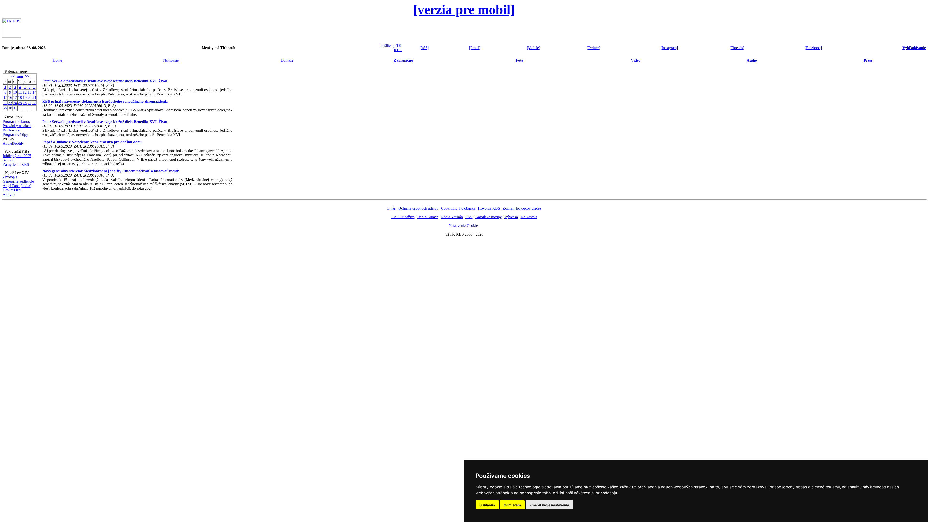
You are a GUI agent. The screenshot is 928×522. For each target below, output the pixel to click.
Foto (519, 60)
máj (20, 76)
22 (5, 103)
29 (5, 108)
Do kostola (529, 217)
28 (34, 103)
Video (635, 60)
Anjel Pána (11, 186)
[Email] (474, 48)
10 (15, 92)
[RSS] (424, 48)
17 (15, 97)
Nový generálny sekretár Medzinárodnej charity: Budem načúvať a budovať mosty (110, 171)
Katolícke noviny (488, 217)
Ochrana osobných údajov (418, 208)
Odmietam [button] (512, 505)
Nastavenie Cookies (464, 226)
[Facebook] (813, 48)
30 (10, 108)
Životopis (10, 177)
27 (29, 103)
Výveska (511, 217)
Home (57, 60)
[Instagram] (669, 48)
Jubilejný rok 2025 (17, 156)
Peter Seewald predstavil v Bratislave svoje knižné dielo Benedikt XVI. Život (104, 81)
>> (27, 76)
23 (10, 103)
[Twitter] (593, 48)
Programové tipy (15, 134)
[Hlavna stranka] (11, 36)
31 (15, 108)
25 (20, 103)
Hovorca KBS (489, 208)
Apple (7, 143)
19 (25, 97)
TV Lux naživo (403, 217)
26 (25, 103)
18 (20, 97)
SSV (469, 217)
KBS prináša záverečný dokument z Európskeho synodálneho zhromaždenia (105, 101)
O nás (391, 208)
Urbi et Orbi (12, 190)
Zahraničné (403, 60)
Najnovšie (171, 60)
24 (15, 103)
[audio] (26, 186)
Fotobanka (467, 208)
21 (34, 97)
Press (868, 60)
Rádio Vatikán (452, 217)
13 (29, 92)
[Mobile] (533, 48)
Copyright (449, 208)
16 (10, 97)
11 (20, 92)
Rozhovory (11, 130)
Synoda (8, 160)
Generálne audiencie (18, 181)
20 (29, 97)
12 (25, 92)
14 (34, 92)
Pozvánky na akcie (17, 126)
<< (12, 76)
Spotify (18, 143)
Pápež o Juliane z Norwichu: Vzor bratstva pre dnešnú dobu (92, 142)
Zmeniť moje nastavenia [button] (549, 505)
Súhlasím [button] (487, 505)
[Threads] (736, 48)
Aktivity (9, 194)
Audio (752, 60)
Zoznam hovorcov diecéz (522, 208)
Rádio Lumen (427, 217)
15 (5, 97)
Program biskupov (17, 121)
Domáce (287, 60)
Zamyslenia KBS (16, 164)
